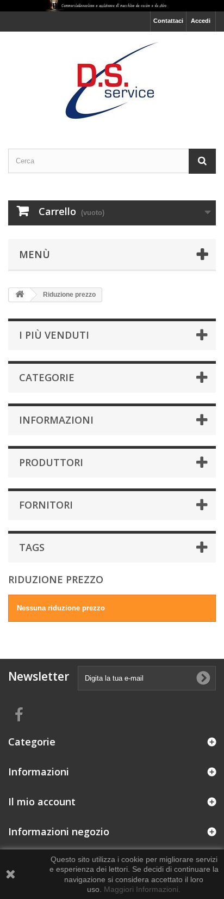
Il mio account (42, 801)
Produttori (51, 462)
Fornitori (46, 504)
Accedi (200, 20)
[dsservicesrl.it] (112, 80)
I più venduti (54, 334)
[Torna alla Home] (19, 295)
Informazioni (56, 419)
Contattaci (168, 20)
